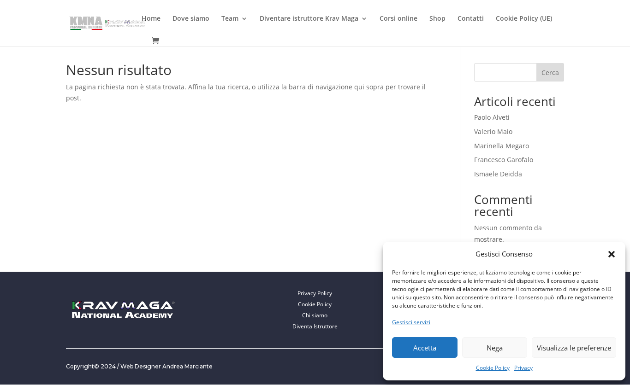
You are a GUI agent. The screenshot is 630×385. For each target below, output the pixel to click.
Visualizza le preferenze (574, 347)
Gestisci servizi (411, 322)
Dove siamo (190, 19)
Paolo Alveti (492, 117)
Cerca (550, 72)
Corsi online (398, 19)
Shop (437, 19)
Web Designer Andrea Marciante (166, 366)
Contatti (471, 19)
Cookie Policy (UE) (524, 19)
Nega (495, 347)
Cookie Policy (493, 368)
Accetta (424, 347)
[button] (611, 254)
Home (151, 19)
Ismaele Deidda (498, 173)
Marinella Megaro (501, 145)
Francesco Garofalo (503, 159)
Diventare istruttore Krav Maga (309, 19)
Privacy (523, 368)
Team (229, 19)
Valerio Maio (493, 131)
